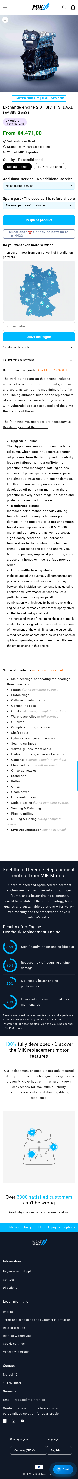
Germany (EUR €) (24, 1450)
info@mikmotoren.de (29, 1400)
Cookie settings (14, 1343)
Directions (10, 1287)
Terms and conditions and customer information (37, 1319)
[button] (64, 7)
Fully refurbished (50, 166)
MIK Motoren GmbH (44, 1474)
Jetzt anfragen (39, 337)
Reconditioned (17, 166)
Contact (8, 1279)
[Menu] (5, 7)
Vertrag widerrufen (16, 1351)
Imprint (8, 1311)
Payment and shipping (18, 1271)
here (23, 1408)
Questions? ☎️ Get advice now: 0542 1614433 (38, 234)
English (55, 1450)
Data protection (14, 1327)
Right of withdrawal (17, 1335)
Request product (39, 220)
